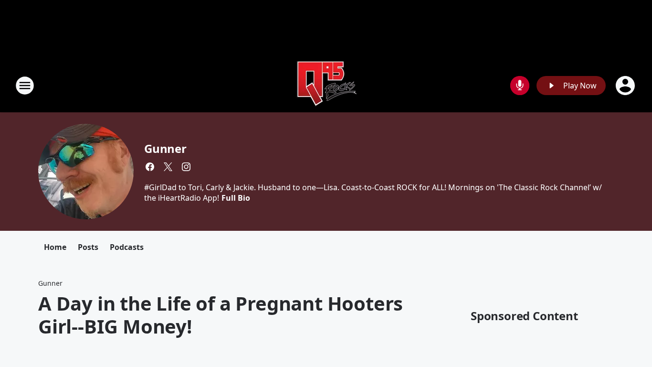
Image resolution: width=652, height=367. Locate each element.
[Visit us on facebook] (150, 167)
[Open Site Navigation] (24, 85)
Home (55, 247)
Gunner (165, 148)
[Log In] (626, 85)
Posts (88, 247)
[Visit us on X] (168, 167)
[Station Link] (326, 85)
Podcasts (127, 247)
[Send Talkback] (519, 85)
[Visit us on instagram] (186, 167)
